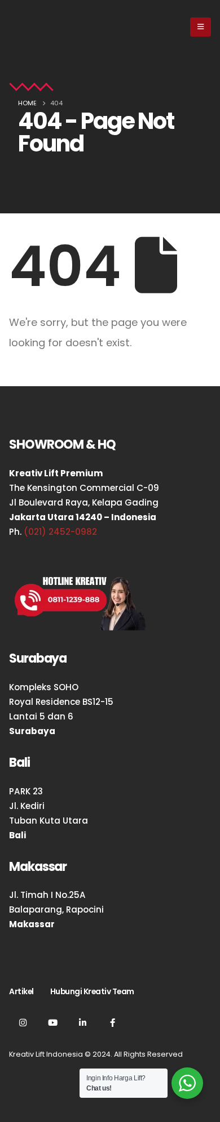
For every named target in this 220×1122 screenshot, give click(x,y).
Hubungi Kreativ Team (92, 991)
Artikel (21, 991)
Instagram (22, 1022)
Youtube (52, 1022)
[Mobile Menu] (200, 27)
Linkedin (82, 1022)
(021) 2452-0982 (60, 532)
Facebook (112, 1022)
